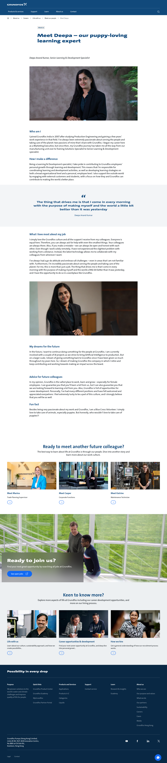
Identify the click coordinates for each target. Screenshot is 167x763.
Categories (63, 698)
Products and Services (67, 684)
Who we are (141, 689)
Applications (64, 689)
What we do (141, 698)
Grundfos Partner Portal (42, 702)
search (158, 11)
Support (88, 684)
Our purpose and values (146, 693)
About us (140, 684)
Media (139, 721)
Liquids (62, 702)
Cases (139, 716)
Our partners (142, 702)
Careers (140, 712)
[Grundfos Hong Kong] (8, 18)
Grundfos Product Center (43, 689)
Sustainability (142, 707)
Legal (9, 756)
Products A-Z (64, 693)
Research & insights (118, 689)
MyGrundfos (38, 698)
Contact (17, 756)
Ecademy (114, 693)
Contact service (91, 689)
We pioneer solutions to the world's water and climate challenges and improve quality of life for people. (18, 693)
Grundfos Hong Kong (145, 725)
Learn (113, 684)
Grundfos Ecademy (40, 693)
